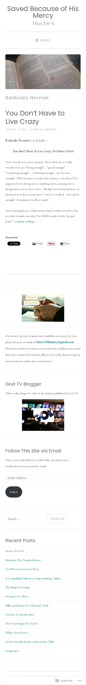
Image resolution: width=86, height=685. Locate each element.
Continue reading (26, 221)
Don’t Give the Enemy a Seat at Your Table (29, 641)
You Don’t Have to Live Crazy (35, 117)
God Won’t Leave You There (22, 569)
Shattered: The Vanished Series (23, 560)
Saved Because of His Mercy (43, 12)
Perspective (12, 651)
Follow (14, 492)
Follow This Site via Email (33, 450)
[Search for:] (26, 519)
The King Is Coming (17, 587)
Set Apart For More (16, 596)
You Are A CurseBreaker (19, 614)
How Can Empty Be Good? (21, 623)
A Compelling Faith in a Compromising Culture (33, 578)
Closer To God (14, 551)
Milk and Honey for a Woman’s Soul (26, 605)
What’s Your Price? (16, 632)
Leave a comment (44, 129)
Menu (45, 40)
